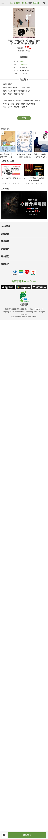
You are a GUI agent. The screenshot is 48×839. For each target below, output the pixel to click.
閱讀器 (36, 3)
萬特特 (23, 62)
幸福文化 (23, 65)
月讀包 (30, 3)
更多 (24, 118)
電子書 (24, 3)
